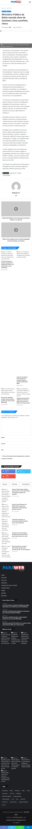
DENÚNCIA (4, 583)
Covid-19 (12, 793)
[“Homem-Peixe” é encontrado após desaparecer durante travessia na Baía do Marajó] (26, 762)
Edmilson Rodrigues (6, 796)
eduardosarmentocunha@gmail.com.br (16, 820)
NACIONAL (9, 8)
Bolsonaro (17, 790)
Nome (3, 437)
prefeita (19, 173)
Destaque (18, 793)
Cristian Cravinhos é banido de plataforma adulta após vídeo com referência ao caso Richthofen (7, 264)
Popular (5, 484)
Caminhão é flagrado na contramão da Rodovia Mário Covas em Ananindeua (20, 521)
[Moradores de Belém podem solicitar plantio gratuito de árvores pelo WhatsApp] (8, 392)
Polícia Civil (5, 802)
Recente (14, 484)
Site (2, 450)
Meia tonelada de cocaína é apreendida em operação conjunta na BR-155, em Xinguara (21, 548)
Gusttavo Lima (13, 173)
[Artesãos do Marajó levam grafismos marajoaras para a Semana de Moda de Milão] (24, 313)
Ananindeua (5, 790)
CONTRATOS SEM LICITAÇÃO (9, 585)
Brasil (23, 790)
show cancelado (6, 175)
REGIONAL (4, 595)
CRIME (3, 590)
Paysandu (23, 799)
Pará (17, 799)
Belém (11, 790)
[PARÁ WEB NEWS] (16, 2)
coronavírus (5, 793)
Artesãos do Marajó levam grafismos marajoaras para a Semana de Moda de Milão (22, 380)
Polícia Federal (13, 802)
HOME (3, 575)
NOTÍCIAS (9, 11)
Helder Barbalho (6, 799)
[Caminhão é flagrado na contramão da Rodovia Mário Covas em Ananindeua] (6, 525)
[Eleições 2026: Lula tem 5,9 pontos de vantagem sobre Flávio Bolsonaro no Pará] (6, 776)
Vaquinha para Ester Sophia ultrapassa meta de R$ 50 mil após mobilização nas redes (20, 534)
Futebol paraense (17, 796)
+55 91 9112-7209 (17, 817)
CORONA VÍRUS (5, 588)
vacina (3, 804)
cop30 (28, 790)
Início (4, 8)
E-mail (3, 443)
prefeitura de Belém (23, 802)
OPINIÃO (3, 593)
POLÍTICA (3, 580)
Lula (13, 799)
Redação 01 (6, 27)
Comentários (25, 484)
